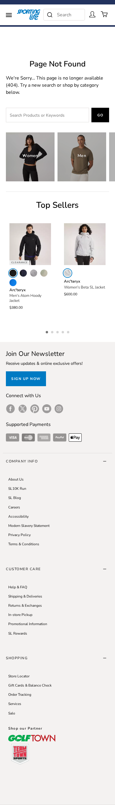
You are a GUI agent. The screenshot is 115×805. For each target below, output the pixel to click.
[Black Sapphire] (23, 273)
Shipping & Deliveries (25, 596)
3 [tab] (58, 331)
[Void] (33, 273)
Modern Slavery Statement (29, 525)
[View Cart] (104, 14)
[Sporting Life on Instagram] (58, 408)
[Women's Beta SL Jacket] (85, 244)
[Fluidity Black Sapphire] (13, 282)
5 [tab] (68, 331)
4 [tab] (63, 331)
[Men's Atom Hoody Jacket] (30, 244)
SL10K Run (17, 488)
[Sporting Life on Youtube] (46, 408)
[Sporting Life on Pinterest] (34, 408)
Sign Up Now (26, 378)
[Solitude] (67, 273)
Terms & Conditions (23, 544)
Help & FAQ (17, 587)
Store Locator (18, 676)
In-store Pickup (20, 614)
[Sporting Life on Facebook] (10, 408)
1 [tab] (47, 331)
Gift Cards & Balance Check (30, 685)
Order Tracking (19, 694)
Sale (11, 713)
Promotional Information (27, 624)
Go (100, 115)
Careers (14, 507)
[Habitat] (44, 273)
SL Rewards (17, 633)
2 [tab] (53, 331)
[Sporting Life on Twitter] (22, 408)
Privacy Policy (19, 535)
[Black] (13, 273)
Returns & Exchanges (25, 605)
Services (14, 703)
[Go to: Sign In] (92, 14)
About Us (16, 479)
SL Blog (14, 497)
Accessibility (18, 516)
